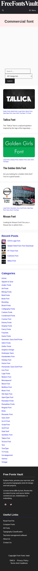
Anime (4, 278)
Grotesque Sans (8, 353)
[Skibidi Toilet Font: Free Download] (4, 247)
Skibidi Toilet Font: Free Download (20, 246)
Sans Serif (16, 113)
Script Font (6, 425)
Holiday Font (6, 360)
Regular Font (6, 407)
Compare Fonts (9, 524)
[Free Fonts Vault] (19, 3)
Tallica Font (9, 119)
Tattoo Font (6, 438)
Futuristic (5, 333)
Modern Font (23, 159)
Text (3, 445)
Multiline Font (7, 387)
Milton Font (11, 261)
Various (4, 459)
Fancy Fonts (6, 329)
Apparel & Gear (7, 282)
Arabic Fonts (6, 285)
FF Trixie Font (12, 251)
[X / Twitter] (11, 504)
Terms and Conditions (19, 563)
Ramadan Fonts (8, 401)
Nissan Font (9, 216)
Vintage (4, 462)
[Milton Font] (4, 262)
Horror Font (6, 363)
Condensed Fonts (8, 316)
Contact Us (7, 542)
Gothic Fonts (6, 111)
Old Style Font (7, 394)
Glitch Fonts (6, 343)
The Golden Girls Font (14, 168)
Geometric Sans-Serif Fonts (18, 208)
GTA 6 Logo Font (13, 241)
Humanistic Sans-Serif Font (12, 367)
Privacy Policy (22, 561)
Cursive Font (6, 319)
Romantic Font (7, 414)
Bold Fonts (14, 111)
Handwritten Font (8, 356)
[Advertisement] (19, 47)
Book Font (5, 299)
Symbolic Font (7, 435)
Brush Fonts (6, 305)
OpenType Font (7, 113)
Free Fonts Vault (23, 556)
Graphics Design (8, 350)
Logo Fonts (21, 111)
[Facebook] (5, 504)
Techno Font (6, 442)
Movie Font (6, 384)
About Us (6, 539)
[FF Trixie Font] (4, 252)
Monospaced (6, 380)
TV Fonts (28, 113)
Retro (4, 411)
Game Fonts (6, 336)
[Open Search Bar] (3, 10)
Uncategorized (7, 455)
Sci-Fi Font (6, 421)
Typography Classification (13, 532)
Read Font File (8, 521)
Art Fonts (5, 288)
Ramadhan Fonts (8, 404)
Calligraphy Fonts (8, 309)
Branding (5, 302)
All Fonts (6, 528)
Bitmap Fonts (7, 292)
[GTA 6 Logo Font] (4, 242)
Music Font (29, 111)
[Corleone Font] (4, 257)
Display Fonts (14, 159)
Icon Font (5, 370)
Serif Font (5, 428)
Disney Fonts (7, 322)
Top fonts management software (15, 535)
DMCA (12, 561)
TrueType (22, 113)
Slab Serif (5, 431)
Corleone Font (12, 256)
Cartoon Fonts (7, 312)
